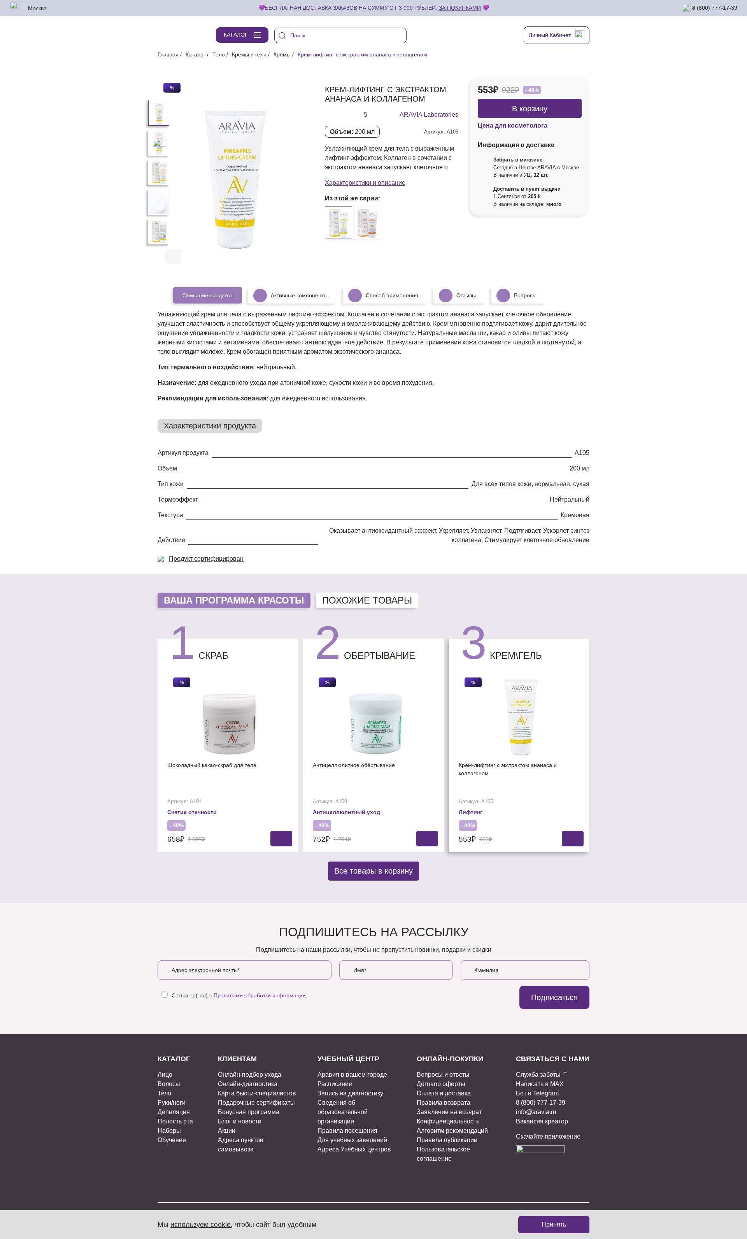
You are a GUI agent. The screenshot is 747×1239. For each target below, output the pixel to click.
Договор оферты (441, 1084)
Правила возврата (443, 1102)
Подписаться (554, 997)
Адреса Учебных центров (354, 1149)
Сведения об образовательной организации (342, 1112)
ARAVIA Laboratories (429, 114)
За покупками (460, 8)
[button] (281, 257)
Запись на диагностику (350, 1093)
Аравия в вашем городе (352, 1074)
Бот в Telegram (537, 1093)
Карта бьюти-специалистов (257, 1093)
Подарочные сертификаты (256, 1102)
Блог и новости (239, 1121)
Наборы (169, 1130)
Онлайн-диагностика (247, 1084)
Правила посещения (347, 1130)
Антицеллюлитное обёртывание (354, 765)
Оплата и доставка (444, 1093)
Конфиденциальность (448, 1121)
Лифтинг (470, 812)
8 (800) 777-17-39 (714, 7)
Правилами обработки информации (260, 995)
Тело (218, 54)
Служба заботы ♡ (542, 1074)
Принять (554, 1224)
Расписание (334, 1084)
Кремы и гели (249, 54)
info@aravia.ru (536, 1112)
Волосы (169, 1084)
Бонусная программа (248, 1112)
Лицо (165, 1074)
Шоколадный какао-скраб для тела (211, 765)
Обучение (172, 1140)
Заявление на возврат (449, 1112)
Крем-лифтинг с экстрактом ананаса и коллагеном (508, 769)
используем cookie (200, 1224)
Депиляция (174, 1112)
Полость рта (175, 1121)
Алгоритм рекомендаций (452, 1130)
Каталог (195, 54)
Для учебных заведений (352, 1140)
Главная (168, 54)
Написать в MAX (540, 1084)
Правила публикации (447, 1140)
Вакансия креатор (542, 1121)
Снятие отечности (192, 812)
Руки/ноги (172, 1102)
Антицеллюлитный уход (346, 812)
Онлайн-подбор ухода (249, 1074)
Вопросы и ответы (443, 1074)
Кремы (282, 54)
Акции (226, 1130)
